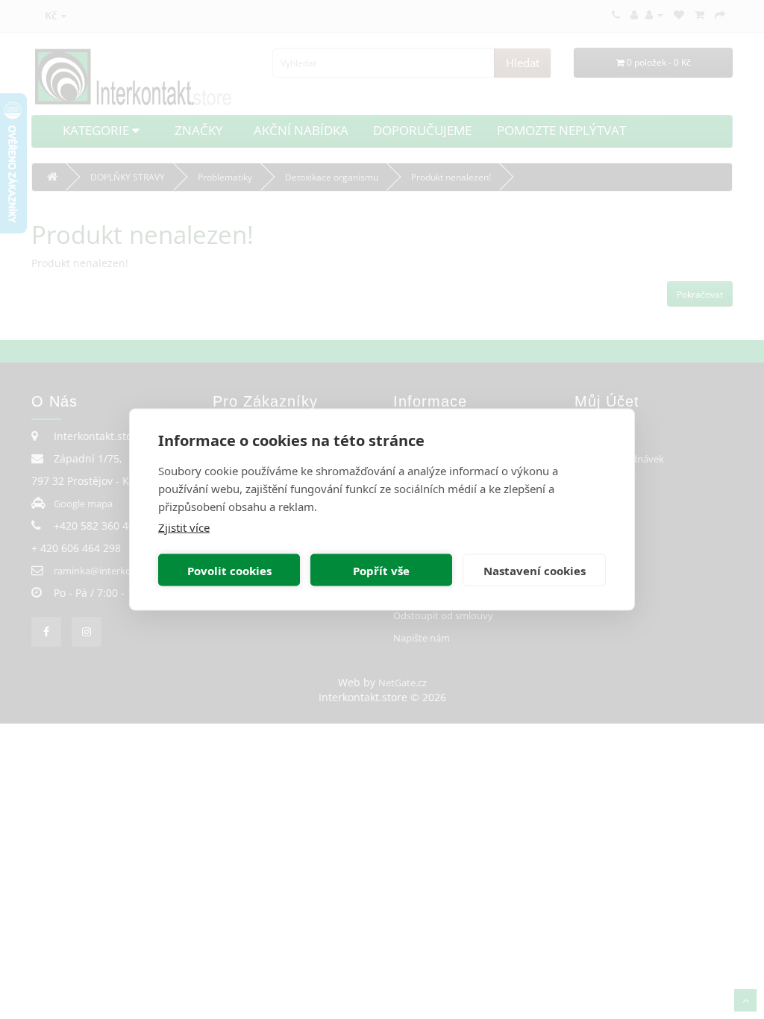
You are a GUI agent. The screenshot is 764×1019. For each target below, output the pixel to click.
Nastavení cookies (534, 569)
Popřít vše (381, 569)
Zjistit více (184, 527)
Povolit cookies (229, 569)
